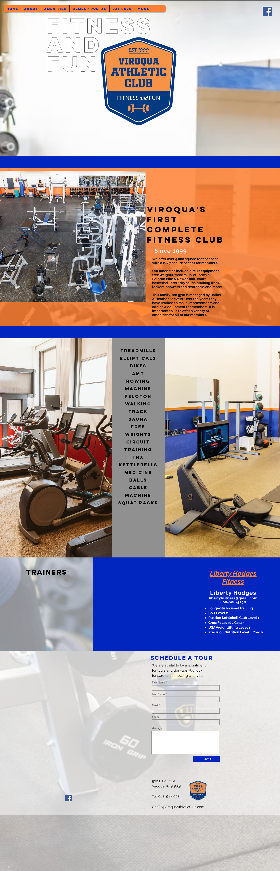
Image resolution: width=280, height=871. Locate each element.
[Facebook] (68, 798)
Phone (156, 716)
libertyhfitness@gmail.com (233, 598)
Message (156, 728)
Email (155, 705)
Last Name (158, 694)
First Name (158, 682)
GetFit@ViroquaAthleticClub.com (178, 807)
